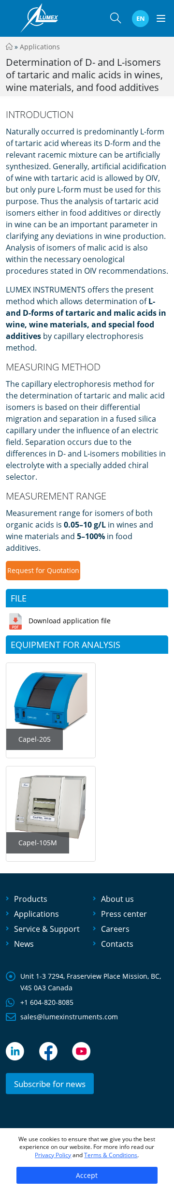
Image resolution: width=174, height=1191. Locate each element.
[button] (115, 20)
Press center (124, 914)
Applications (40, 46)
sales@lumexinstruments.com (69, 1016)
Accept (87, 1175)
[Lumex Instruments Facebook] (48, 1051)
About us (117, 899)
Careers (115, 929)
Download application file (70, 620)
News (24, 944)
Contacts (117, 944)
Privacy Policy (53, 1155)
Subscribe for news (50, 1083)
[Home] (9, 46)
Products (30, 899)
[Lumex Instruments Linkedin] (15, 1051)
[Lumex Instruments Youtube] (81, 1051)
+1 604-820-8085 (46, 1002)
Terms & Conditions (110, 1155)
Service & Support (47, 929)
